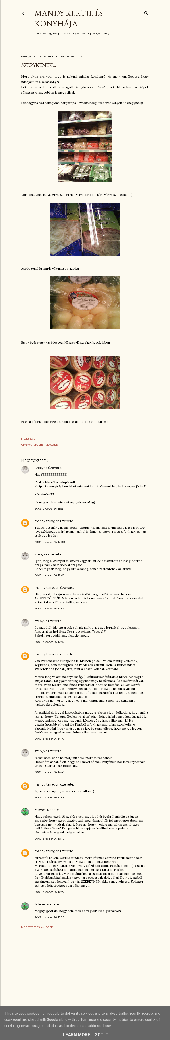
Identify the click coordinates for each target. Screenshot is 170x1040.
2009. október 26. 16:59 (49, 891)
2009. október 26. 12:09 (50, 608)
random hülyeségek (45, 444)
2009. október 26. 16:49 (49, 838)
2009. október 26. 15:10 (49, 797)
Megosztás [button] (28, 438)
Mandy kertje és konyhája (69, 18)
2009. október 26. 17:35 (49, 917)
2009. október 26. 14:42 (50, 772)
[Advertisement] (85, 971)
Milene (40, 810)
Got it (102, 1034)
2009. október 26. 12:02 (50, 575)
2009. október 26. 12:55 (49, 641)
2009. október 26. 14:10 (49, 738)
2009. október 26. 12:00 (50, 542)
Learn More (76, 1034)
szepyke (41, 468)
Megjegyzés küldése (37, 927)
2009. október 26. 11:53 (49, 508)
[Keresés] (146, 12)
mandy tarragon (47, 521)
